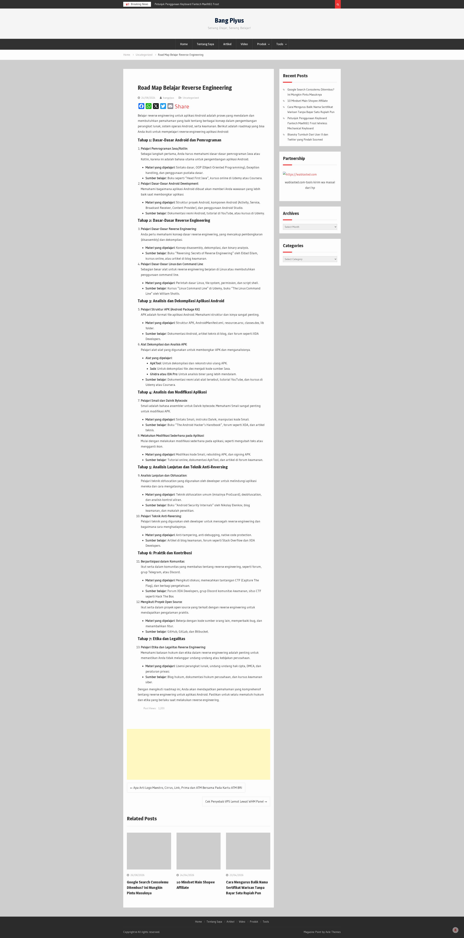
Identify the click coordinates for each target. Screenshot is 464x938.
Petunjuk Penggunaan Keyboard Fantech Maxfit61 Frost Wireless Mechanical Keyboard (307, 123)
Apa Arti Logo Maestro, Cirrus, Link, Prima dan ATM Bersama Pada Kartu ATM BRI (187, 787)
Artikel (227, 44)
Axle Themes (333, 932)
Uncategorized (191, 97)
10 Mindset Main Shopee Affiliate (307, 100)
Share (182, 106)
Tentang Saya (205, 44)
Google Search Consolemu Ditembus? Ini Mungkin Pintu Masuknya (147, 887)
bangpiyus (168, 97)
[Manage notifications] (455, 930)
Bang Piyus (229, 20)
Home (184, 44)
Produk (261, 44)
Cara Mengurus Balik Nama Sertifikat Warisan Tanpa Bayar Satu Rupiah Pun (247, 887)
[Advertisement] (198, 754)
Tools (279, 44)
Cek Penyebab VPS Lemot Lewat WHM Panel (234, 801)
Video (244, 44)
